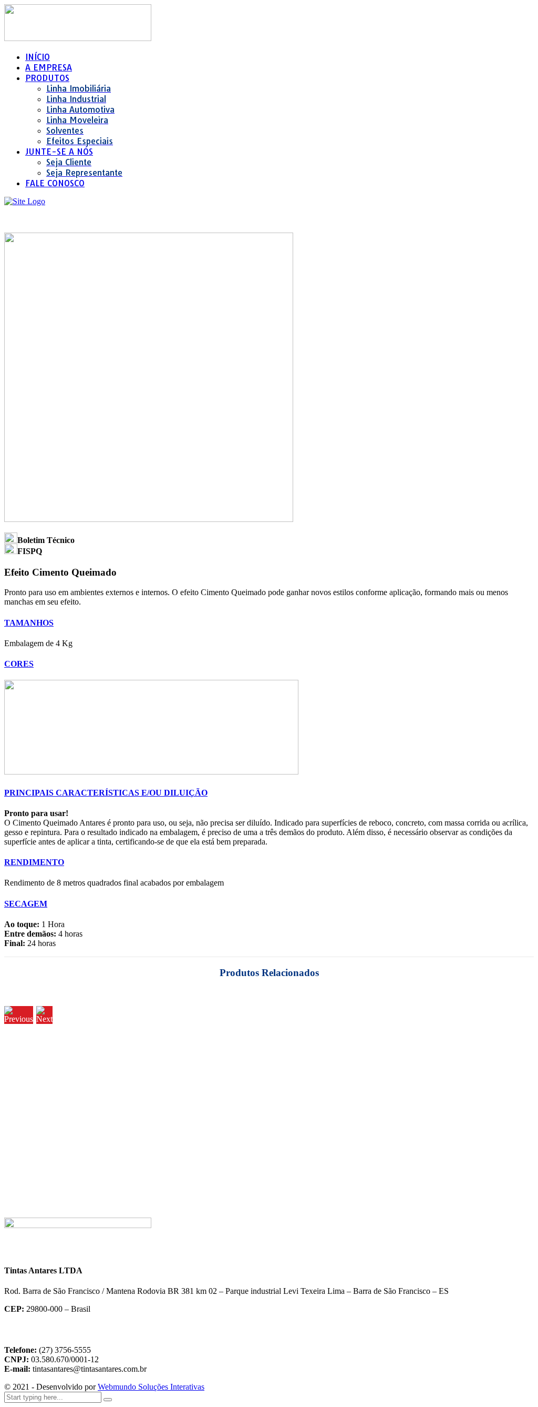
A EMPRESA (48, 67)
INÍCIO (37, 57)
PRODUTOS (47, 78)
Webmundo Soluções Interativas (151, 1386)
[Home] (24, 201)
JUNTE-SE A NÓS (59, 151)
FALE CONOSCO (55, 183)
